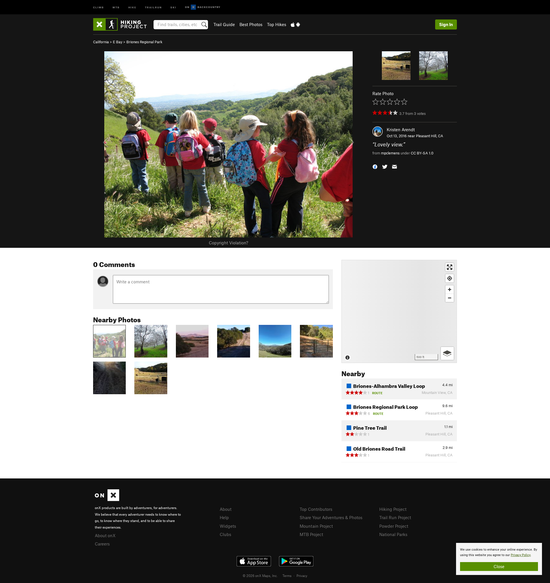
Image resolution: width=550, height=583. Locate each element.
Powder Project (393, 526)
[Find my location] (449, 278)
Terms (287, 576)
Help (224, 517)
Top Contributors (316, 509)
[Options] (447, 353)
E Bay (117, 42)
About (225, 509)
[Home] (122, 24)
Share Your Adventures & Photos (331, 517)
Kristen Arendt (401, 129)
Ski (173, 7)
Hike (132, 7)
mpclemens (390, 153)
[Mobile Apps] (295, 24)
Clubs (225, 534)
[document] (499, 559)
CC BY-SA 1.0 (422, 153)
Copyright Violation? (228, 242)
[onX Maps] (107, 499)
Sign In (446, 24)
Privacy (301, 576)
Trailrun (153, 7)
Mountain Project (316, 526)
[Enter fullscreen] (449, 267)
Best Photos (250, 24)
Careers (102, 543)
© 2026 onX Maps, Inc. (260, 576)
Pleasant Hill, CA (429, 136)
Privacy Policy (521, 555)
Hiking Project (392, 509)
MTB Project (311, 534)
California (101, 42)
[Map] (399, 311)
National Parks (393, 534)
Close (499, 566)
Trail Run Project (395, 517)
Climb (98, 7)
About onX (105, 535)
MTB (116, 7)
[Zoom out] (449, 298)
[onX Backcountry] (203, 7)
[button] (375, 166)
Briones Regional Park (144, 42)
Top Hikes (276, 24)
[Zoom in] (449, 289)
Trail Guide (224, 24)
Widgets (228, 526)
